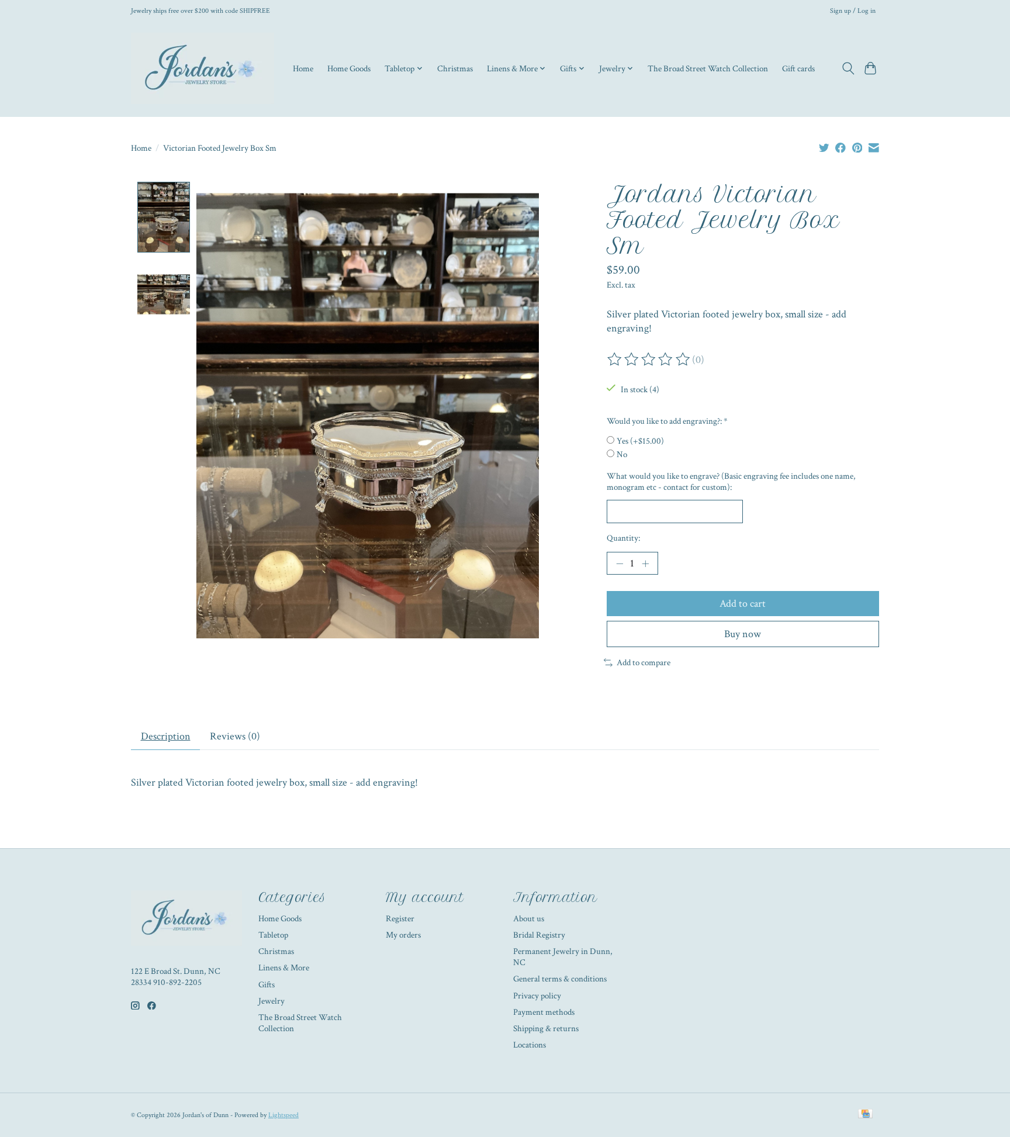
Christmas (455, 68)
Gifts (266, 984)
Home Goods (349, 68)
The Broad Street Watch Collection (708, 68)
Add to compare (643, 662)
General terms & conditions (560, 978)
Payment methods (544, 1012)
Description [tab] (166, 736)
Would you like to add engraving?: (667, 421)
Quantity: (623, 538)
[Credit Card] (865, 1115)
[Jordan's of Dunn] (202, 68)
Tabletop (273, 935)
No (622, 454)
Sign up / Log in (853, 10)
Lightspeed (283, 1114)
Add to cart (743, 603)
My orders (403, 935)
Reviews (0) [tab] (235, 736)
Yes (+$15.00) (640, 441)
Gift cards (798, 68)
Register (400, 918)
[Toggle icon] (847, 68)
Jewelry (271, 1001)
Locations (529, 1044)
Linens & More (283, 967)
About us (528, 918)
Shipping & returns (546, 1028)
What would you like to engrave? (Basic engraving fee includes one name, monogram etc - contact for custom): (731, 482)
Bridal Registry (539, 935)
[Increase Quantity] (645, 563)
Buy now (742, 634)
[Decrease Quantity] (619, 563)
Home (303, 68)
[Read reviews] (649, 359)
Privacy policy (537, 995)
